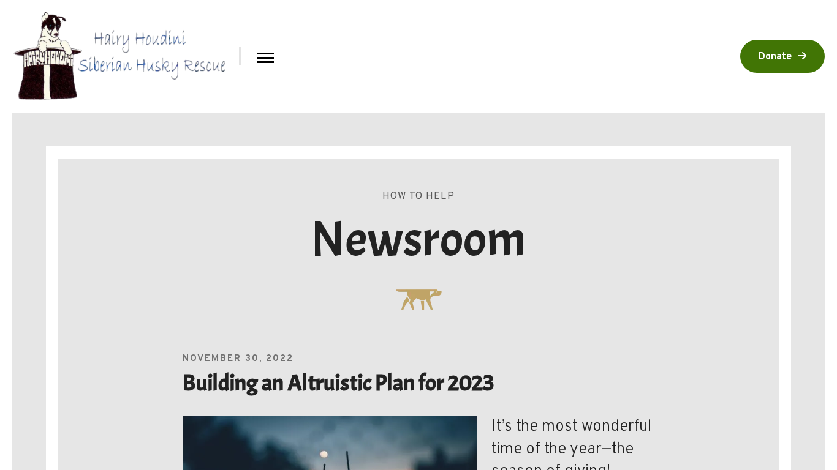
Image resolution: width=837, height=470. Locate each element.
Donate (775, 57)
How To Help (418, 196)
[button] (265, 56)
